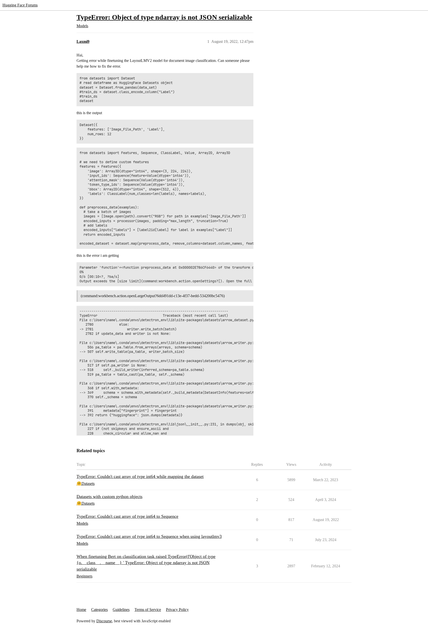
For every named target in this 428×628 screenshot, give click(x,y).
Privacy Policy (177, 609)
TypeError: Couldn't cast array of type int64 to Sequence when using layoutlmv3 (149, 536)
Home (81, 609)
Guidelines (121, 609)
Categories (99, 609)
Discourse (104, 621)
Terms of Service (147, 609)
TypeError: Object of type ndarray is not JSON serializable (164, 17)
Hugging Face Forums (20, 5)
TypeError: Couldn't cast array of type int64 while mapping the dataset (140, 476)
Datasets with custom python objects (109, 496)
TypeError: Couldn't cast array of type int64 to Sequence (127, 516)
